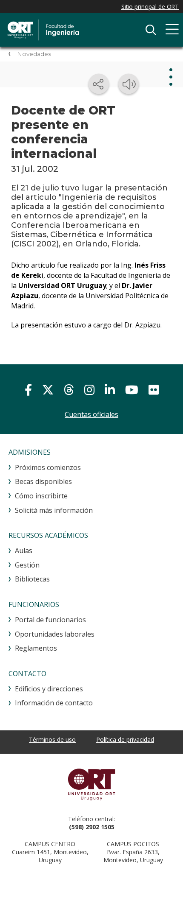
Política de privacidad (125, 739)
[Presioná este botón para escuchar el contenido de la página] (128, 84)
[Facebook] (28, 389)
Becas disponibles (43, 481)
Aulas (23, 550)
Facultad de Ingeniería (70, 30)
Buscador (150, 29)
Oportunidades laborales (54, 634)
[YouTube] (131, 389)
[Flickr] (154, 389)
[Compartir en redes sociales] (99, 84)
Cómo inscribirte (41, 495)
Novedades (34, 53)
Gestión (27, 565)
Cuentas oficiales (91, 414)
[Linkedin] (110, 389)
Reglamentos (36, 648)
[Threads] (69, 389)
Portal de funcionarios (50, 619)
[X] (48, 389)
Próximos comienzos (48, 467)
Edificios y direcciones (49, 688)
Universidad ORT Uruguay (91, 784)
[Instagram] (89, 389)
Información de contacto (54, 702)
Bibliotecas (32, 579)
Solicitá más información (54, 510)
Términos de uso (52, 739)
